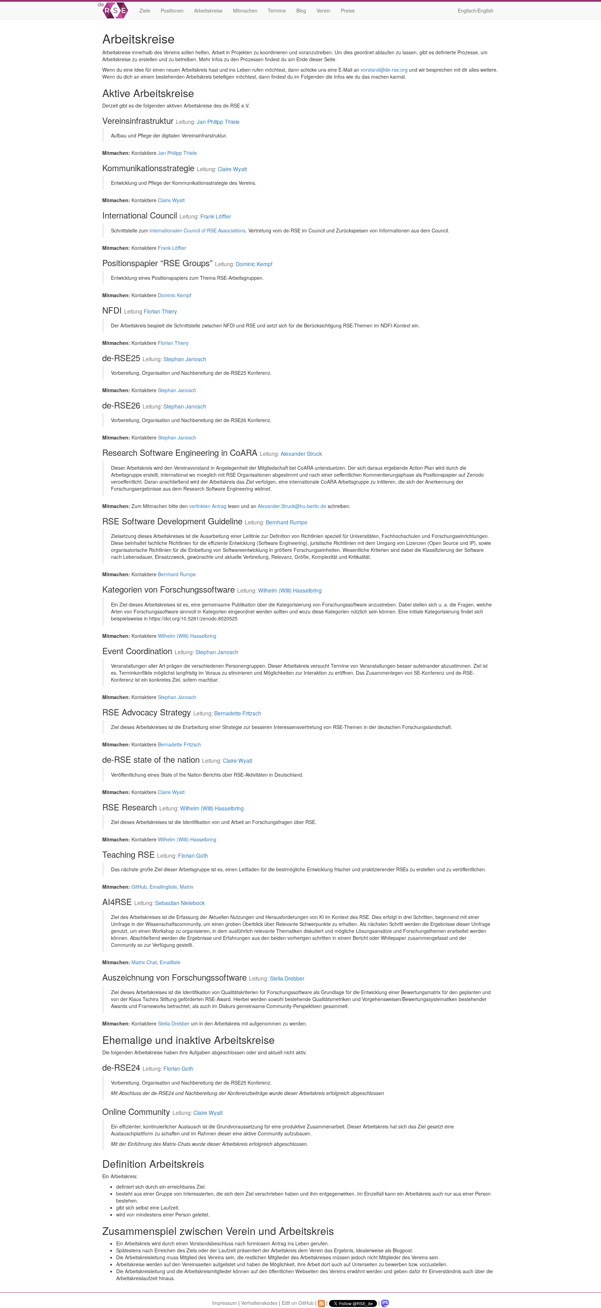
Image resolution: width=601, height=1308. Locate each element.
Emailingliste (163, 886)
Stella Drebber (287, 978)
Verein (323, 10)
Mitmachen (245, 10)
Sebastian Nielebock (180, 902)
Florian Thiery (160, 311)
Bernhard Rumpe (286, 522)
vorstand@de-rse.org (384, 69)
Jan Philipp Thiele (218, 121)
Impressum (224, 1302)
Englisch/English (476, 10)
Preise (348, 10)
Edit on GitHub (298, 1302)
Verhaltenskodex (259, 1302)
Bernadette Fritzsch (237, 713)
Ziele (144, 10)
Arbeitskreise (208, 10)
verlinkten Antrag (207, 505)
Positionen (172, 10)
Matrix (186, 886)
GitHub (139, 886)
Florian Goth (193, 855)
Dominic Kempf (254, 264)
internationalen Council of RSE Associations (198, 230)
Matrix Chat (144, 962)
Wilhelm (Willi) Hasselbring (290, 590)
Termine (277, 10)
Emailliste (170, 962)
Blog (301, 10)
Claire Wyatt (232, 169)
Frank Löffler (215, 216)
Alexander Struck (301, 453)
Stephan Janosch (184, 359)
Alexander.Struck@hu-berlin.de (292, 505)
